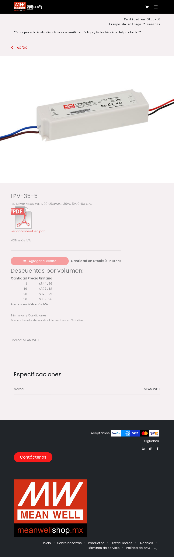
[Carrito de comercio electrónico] (147, 7)
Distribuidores (121, 543)
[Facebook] (158, 449)
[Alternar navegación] (155, 6)
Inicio (47, 543)
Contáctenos (33, 457)
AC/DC (22, 47)
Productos (96, 543)
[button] (155, 548)
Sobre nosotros (69, 543)
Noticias (146, 543)
